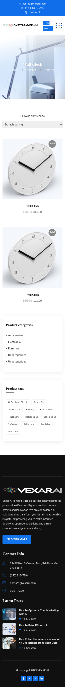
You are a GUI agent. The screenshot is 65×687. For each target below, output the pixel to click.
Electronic (14, 342)
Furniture (13, 348)
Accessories (16, 335)
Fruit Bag (30, 409)
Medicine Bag (31, 417)
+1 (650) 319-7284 (34, 8)
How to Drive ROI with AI (33, 625)
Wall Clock (32, 206)
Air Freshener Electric (18, 402)
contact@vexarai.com (34, 3)
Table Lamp (29, 424)
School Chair (50, 417)
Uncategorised (17, 355)
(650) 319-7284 (19, 575)
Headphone (13, 417)
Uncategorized (17, 361)
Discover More (16, 539)
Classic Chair (14, 409)
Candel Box (39, 402)
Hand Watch (46, 409)
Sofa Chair (13, 424)
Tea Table (45, 424)
